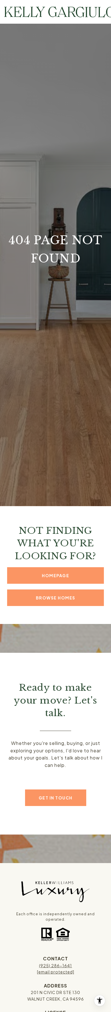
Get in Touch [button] (56, 797)
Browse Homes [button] (55, 597)
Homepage (55, 575)
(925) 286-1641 (55, 965)
